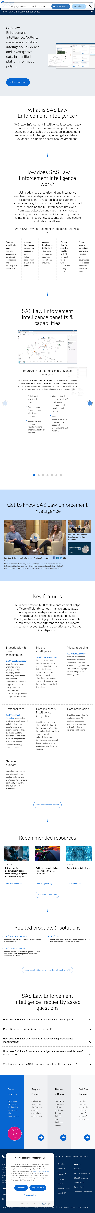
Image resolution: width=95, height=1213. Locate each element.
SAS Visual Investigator (16, 661)
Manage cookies (30, 1195)
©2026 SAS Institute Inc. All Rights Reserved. (74, 1207)
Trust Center (50, 1207)
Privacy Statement (24, 1207)
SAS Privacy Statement (41, 1171)
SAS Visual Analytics (76, 654)
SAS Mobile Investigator (46, 657)
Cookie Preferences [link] (8, 1207)
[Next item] (90, 403)
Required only (38, 1188)
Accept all (20, 1188)
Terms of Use (38, 1207)
